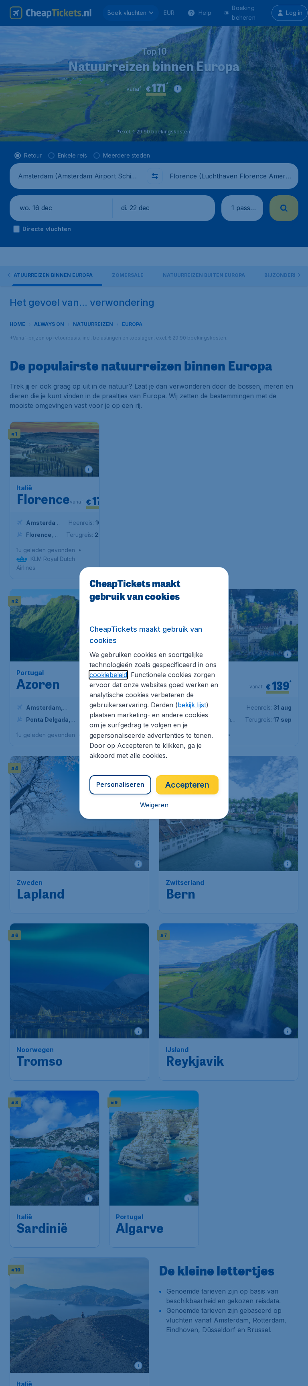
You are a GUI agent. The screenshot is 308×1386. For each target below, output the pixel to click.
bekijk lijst (192, 705)
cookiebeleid (108, 675)
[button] (154, 805)
